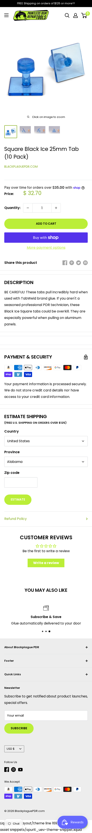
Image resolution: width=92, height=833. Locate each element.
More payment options (46, 247)
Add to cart (46, 224)
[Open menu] (6, 15)
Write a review (46, 562)
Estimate (18, 500)
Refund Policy (15, 518)
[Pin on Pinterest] (71, 262)
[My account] (75, 15)
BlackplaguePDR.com (21, 166)
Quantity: (12, 207)
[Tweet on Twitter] (78, 262)
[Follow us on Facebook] (6, 769)
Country (11, 431)
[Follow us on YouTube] (20, 769)
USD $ (11, 749)
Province (12, 452)
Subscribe (19, 728)
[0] (84, 15)
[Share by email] (85, 262)
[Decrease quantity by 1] (27, 207)
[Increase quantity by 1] (56, 207)
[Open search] (67, 15)
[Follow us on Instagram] (13, 769)
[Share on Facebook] (64, 262)
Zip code (11, 472)
